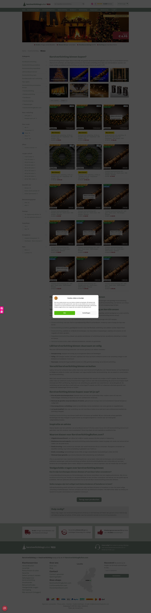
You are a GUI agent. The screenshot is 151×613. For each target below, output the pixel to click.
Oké (64, 313)
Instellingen (86, 313)
